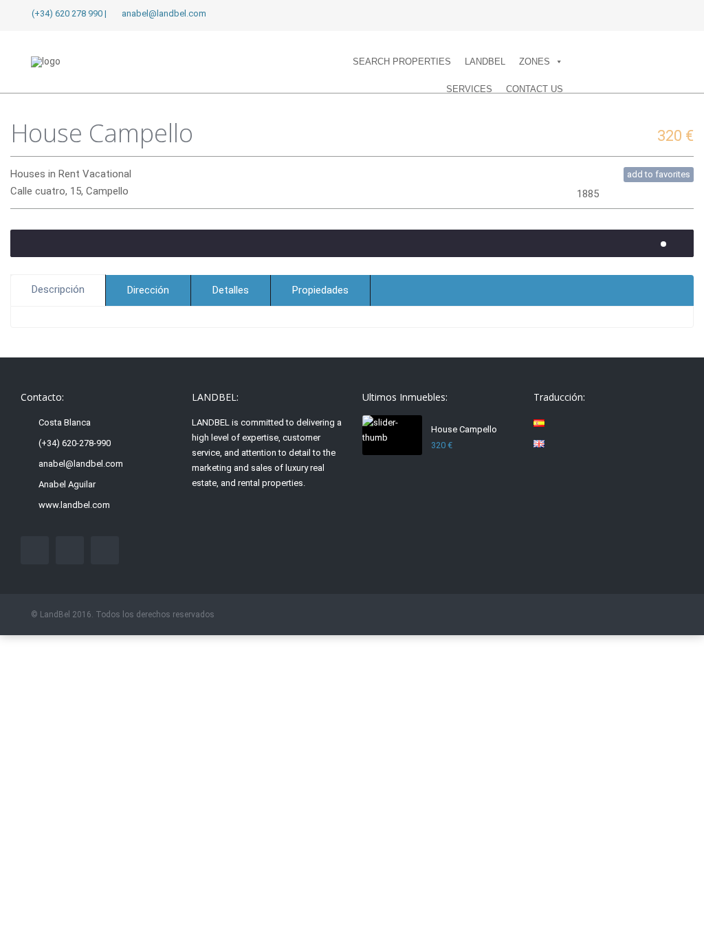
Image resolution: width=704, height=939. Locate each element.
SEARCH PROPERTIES (402, 61)
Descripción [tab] (58, 289)
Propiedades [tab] (320, 290)
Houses (27, 174)
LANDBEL (485, 61)
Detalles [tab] (230, 290)
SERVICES (469, 89)
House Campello (464, 429)
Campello (107, 191)
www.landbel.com (74, 505)
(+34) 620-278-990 (74, 443)
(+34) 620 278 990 (67, 13)
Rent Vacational (94, 174)
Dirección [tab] (148, 290)
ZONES (534, 61)
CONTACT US (534, 89)
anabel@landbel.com (80, 464)
